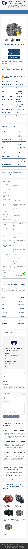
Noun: (4, 88)
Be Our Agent (14, 57)
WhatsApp (14, 54)
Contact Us (10, 544)
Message (6, 401)
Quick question (8, 391)
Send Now (11, 416)
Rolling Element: (7, 99)
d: (2, 104)
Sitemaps (21, 544)
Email (5, 370)
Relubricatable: (6, 164)
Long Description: (7, 109)
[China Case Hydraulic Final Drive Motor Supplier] (4, 2)
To (4, 376)
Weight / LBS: (6, 112)
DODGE (4, 324)
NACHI (4, 320)
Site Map (16, 544)
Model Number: (6, 84)
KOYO (4, 316)
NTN (3, 305)
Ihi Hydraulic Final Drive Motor (17, 15)
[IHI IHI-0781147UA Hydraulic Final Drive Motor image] (14, 30)
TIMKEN (4, 312)
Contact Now (14, 50)
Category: (5, 116)
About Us (3, 544)
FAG (3, 309)
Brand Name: (6, 81)
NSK (3, 297)
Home (2, 15)
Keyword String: (7, 96)
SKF (3, 301)
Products (7, 15)
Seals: (4, 91)
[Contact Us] (24, 274)
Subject (5, 385)
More (13, 480)
